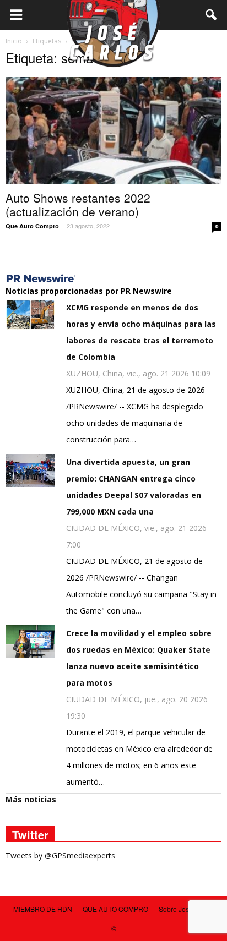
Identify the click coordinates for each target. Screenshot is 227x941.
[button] (211, 15)
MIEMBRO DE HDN (42, 908)
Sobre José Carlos (186, 908)
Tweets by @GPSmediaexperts (60, 855)
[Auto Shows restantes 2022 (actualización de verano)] (113, 130)
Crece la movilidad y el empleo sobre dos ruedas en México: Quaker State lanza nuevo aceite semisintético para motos (139, 658)
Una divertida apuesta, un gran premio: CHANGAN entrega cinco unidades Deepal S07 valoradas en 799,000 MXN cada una (133, 487)
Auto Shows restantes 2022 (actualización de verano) (78, 204)
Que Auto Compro (32, 226)
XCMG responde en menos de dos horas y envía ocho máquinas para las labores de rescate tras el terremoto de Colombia (141, 332)
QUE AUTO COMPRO (115, 908)
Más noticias (31, 799)
